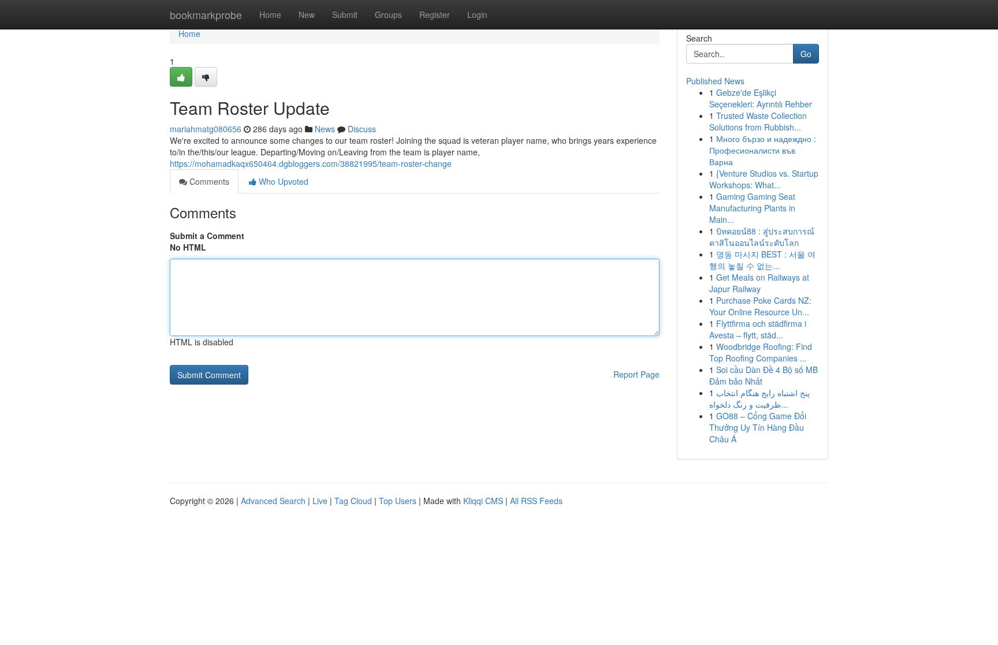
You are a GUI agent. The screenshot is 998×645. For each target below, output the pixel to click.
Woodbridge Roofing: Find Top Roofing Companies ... (760, 352)
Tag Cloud (353, 500)
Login (477, 14)
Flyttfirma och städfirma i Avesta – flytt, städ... (757, 329)
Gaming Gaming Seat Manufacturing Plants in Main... (752, 208)
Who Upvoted (282, 181)
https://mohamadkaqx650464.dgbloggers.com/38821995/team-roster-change (311, 163)
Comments (208, 181)
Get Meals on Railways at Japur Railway (759, 282)
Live (319, 500)
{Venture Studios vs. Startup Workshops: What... (763, 179)
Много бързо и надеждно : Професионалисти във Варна (762, 150)
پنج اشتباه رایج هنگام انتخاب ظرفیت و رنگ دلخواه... (759, 398)
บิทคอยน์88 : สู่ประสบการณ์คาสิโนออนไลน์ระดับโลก (761, 236)
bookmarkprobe (206, 14)
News (325, 129)
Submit (345, 14)
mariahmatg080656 (205, 129)
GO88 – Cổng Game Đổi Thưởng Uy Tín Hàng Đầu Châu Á (757, 427)
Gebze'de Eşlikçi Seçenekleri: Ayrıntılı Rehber (760, 98)
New (307, 14)
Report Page (636, 374)
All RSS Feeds (536, 500)
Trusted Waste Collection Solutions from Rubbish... (758, 121)
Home (270, 14)
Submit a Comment (207, 235)
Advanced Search (273, 500)
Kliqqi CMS (483, 500)
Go (805, 53)
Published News (715, 81)
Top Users (397, 500)
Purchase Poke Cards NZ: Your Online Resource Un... (760, 306)
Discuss (362, 129)
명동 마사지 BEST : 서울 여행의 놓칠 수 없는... (762, 259)
